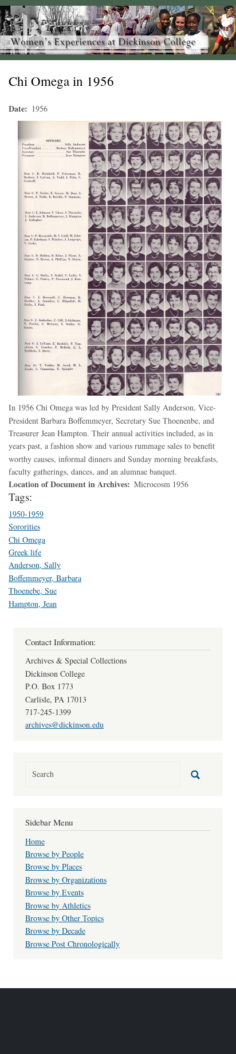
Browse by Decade (55, 930)
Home (35, 841)
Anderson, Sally (35, 564)
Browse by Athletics (58, 905)
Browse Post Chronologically (72, 943)
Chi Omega (27, 539)
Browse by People (54, 853)
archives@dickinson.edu (64, 724)
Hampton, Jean (33, 603)
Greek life (25, 552)
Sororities (24, 526)
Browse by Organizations (66, 879)
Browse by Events (54, 892)
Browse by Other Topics (64, 918)
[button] (120, 256)
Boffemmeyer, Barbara (45, 578)
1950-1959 (26, 513)
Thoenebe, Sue (33, 590)
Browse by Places (53, 866)
